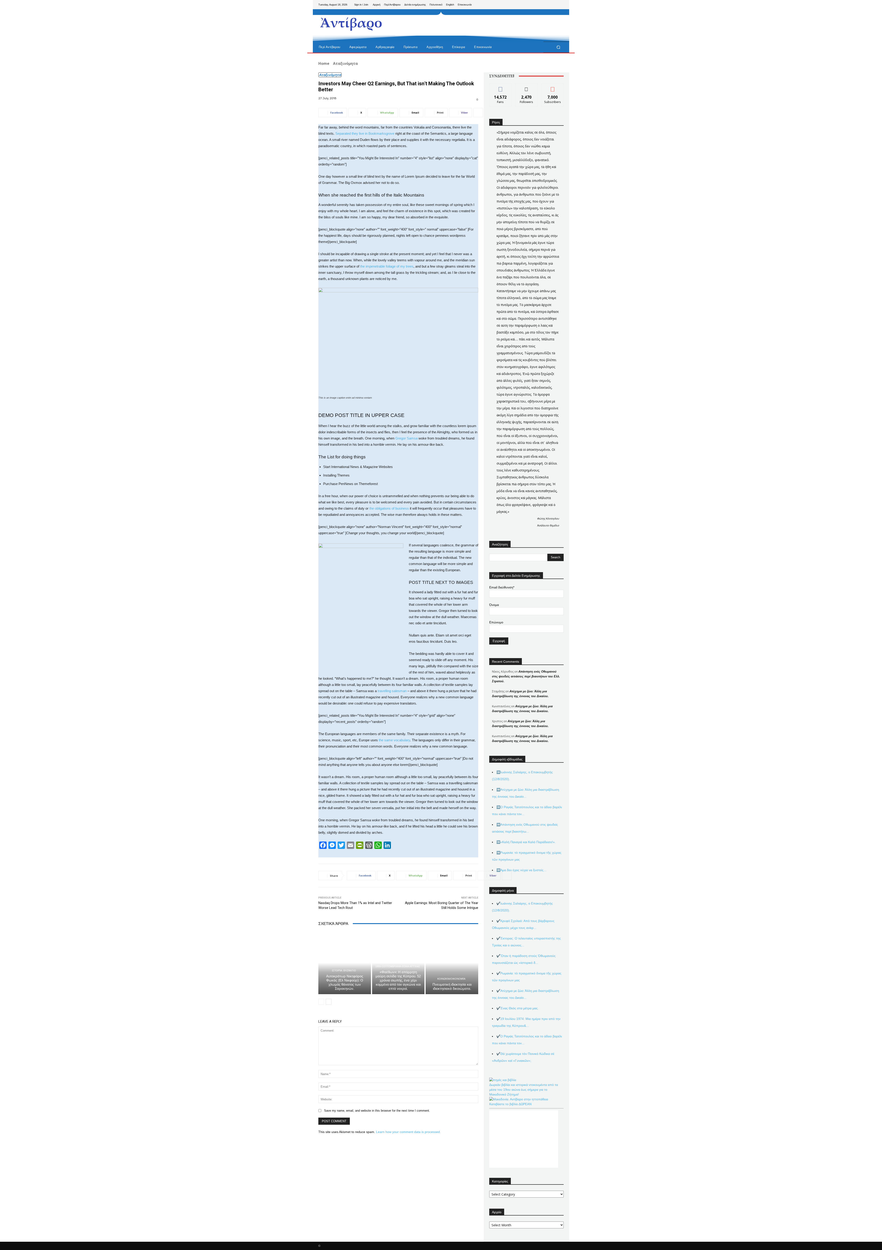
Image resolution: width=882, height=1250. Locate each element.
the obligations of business (389, 508)
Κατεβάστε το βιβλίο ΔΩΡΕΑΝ (510, 1104)
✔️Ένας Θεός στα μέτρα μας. (517, 1008)
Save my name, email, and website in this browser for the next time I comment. (377, 1110)
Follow (526, 87)
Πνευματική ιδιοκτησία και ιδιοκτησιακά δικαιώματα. (452, 986)
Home (323, 63)
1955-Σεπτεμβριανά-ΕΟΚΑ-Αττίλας (397, 966)
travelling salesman (392, 691)
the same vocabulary (394, 740)
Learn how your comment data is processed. (408, 1132)
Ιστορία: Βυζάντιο (344, 970)
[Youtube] (560, 4)
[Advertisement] (479, 25)
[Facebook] (538, 4)
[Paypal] (545, 4)
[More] (478, 112)
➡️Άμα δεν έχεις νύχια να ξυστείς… (521, 870)
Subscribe (553, 87)
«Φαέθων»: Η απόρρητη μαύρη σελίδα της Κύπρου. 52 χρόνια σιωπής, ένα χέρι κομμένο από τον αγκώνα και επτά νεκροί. (398, 980)
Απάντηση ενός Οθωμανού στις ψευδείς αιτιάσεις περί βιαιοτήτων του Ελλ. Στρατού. (526, 676)
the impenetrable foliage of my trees (386, 266)
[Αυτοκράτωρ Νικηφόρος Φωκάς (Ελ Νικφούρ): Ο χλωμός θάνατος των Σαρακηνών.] (344, 962)
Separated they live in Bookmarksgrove (364, 133)
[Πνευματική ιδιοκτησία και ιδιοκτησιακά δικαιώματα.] (452, 962)
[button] (558, 47)
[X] (552, 4)
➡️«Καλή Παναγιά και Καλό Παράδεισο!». (526, 842)
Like (500, 87)
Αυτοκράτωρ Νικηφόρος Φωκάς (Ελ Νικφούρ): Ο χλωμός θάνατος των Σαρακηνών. (344, 982)
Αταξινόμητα (345, 63)
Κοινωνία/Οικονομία (451, 979)
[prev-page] (321, 1002)
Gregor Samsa (406, 438)
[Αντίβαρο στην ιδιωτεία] (351, 23)
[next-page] (328, 1002)
